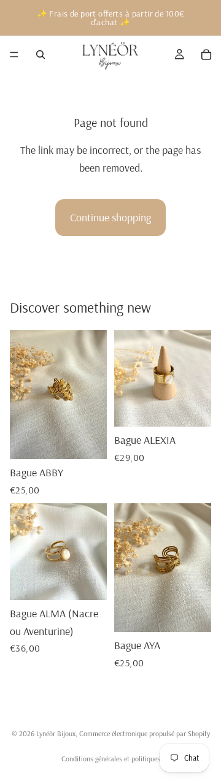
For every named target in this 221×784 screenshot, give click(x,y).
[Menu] (14, 54)
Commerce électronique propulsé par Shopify (144, 733)
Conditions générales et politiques (110, 758)
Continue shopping (110, 217)
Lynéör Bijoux (56, 733)
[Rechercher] (40, 54)
